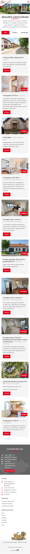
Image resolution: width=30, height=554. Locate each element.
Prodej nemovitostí (6, 504)
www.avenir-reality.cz (11, 459)
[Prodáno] (15, 84)
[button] (28, 2)
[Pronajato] (15, 208)
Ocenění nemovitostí (7, 506)
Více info (6, 70)
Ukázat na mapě (9, 470)
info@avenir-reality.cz (11, 457)
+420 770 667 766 (10, 455)
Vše (5, 32)
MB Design (18, 550)
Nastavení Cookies (22, 542)
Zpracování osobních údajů (10, 542)
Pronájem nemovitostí (7, 501)
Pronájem (24, 32)
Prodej (15, 32)
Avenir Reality (2, 2)
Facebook (7, 461)
